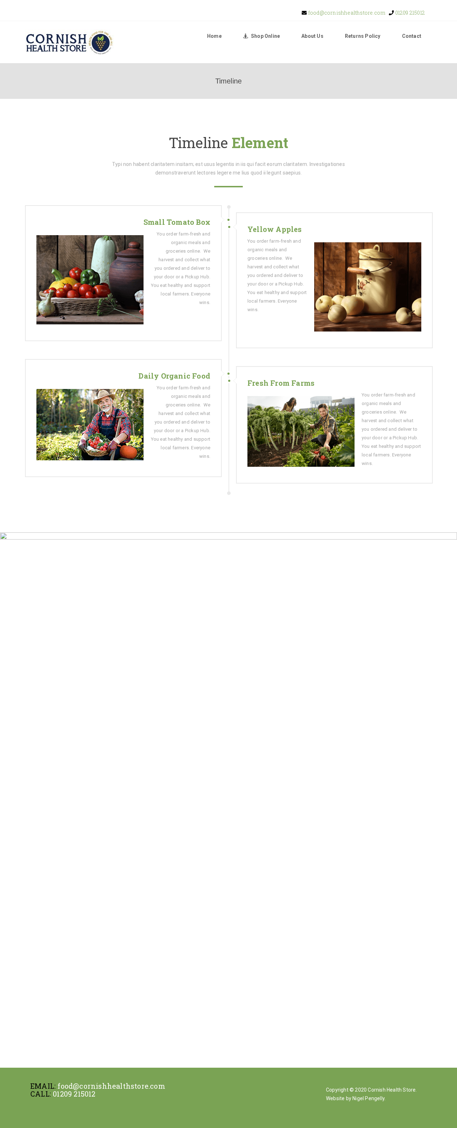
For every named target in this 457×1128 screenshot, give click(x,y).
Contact (411, 36)
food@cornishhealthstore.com (346, 12)
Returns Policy (363, 36)
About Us (312, 36)
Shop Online (265, 36)
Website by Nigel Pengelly (355, 1098)
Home (214, 36)
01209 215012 (409, 12)
